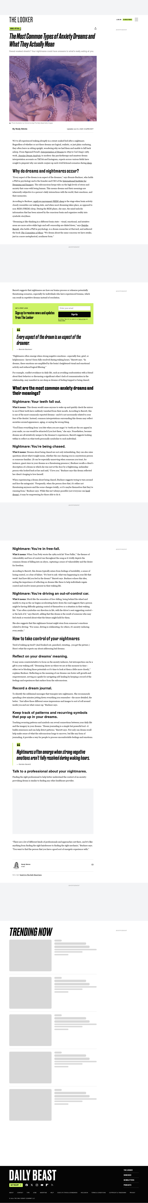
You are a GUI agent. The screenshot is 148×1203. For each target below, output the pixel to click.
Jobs (34, 1192)
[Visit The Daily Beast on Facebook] (27, 1185)
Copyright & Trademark (117, 1192)
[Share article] (95, 28)
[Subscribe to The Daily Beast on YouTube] (42, 1185)
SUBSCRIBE (127, 19)
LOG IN (118, 19)
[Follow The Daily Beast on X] (32, 1185)
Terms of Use (82, 319)
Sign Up (74, 314)
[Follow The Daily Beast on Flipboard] (47, 1185)
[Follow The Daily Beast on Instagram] (37, 1185)
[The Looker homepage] (20, 19)
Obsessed (127, 1175)
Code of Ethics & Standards (67, 1192)
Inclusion (84, 1192)
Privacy (132, 1192)
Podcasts (127, 1185)
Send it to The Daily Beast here (31, 875)
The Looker (128, 1170)
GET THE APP (15, 1185)
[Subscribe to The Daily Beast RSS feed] (52, 1185)
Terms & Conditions (98, 1192)
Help (52, 1192)
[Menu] (136, 19)
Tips (28, 1192)
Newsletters (129, 1180)
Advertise (43, 1192)
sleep (89, 163)
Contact (20, 1192)
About (11, 1192)
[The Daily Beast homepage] (33, 1175)
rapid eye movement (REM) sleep (48, 201)
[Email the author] (92, 865)
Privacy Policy (61, 320)
